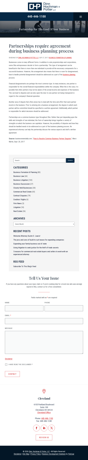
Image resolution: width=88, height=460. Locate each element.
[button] (80, 16)
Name (7, 303)
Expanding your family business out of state (30, 244)
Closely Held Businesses (22, 188)
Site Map (26, 454)
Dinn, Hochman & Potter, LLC (28, 58)
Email (8, 315)
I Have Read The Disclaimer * (20, 364)
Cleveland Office (44, 412)
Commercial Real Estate (22, 192)
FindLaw (71, 454)
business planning (69, 75)
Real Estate (17, 211)
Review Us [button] (44, 437)
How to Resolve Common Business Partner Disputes (52, 139)
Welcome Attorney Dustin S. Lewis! (26, 236)
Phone (47, 303)
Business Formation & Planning (60, 58)
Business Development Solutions (54, 454)
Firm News (17, 203)
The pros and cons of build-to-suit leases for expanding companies (38, 240)
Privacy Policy (35, 454)
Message (8, 328)
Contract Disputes (20, 195)
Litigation (17, 207)
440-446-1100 (37, 16)
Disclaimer (8, 359)
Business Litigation (20, 180)
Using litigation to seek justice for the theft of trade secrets (36, 247)
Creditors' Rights (19, 199)
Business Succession (21, 184)
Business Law (18, 176)
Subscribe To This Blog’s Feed (24, 266)
